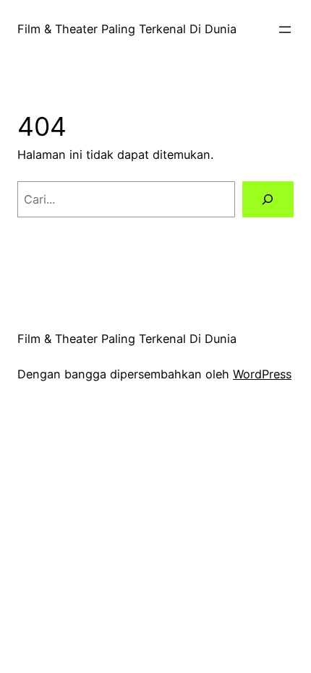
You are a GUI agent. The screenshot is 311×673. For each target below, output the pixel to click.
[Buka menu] (285, 29)
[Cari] (268, 199)
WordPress (262, 374)
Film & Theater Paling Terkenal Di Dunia (127, 29)
